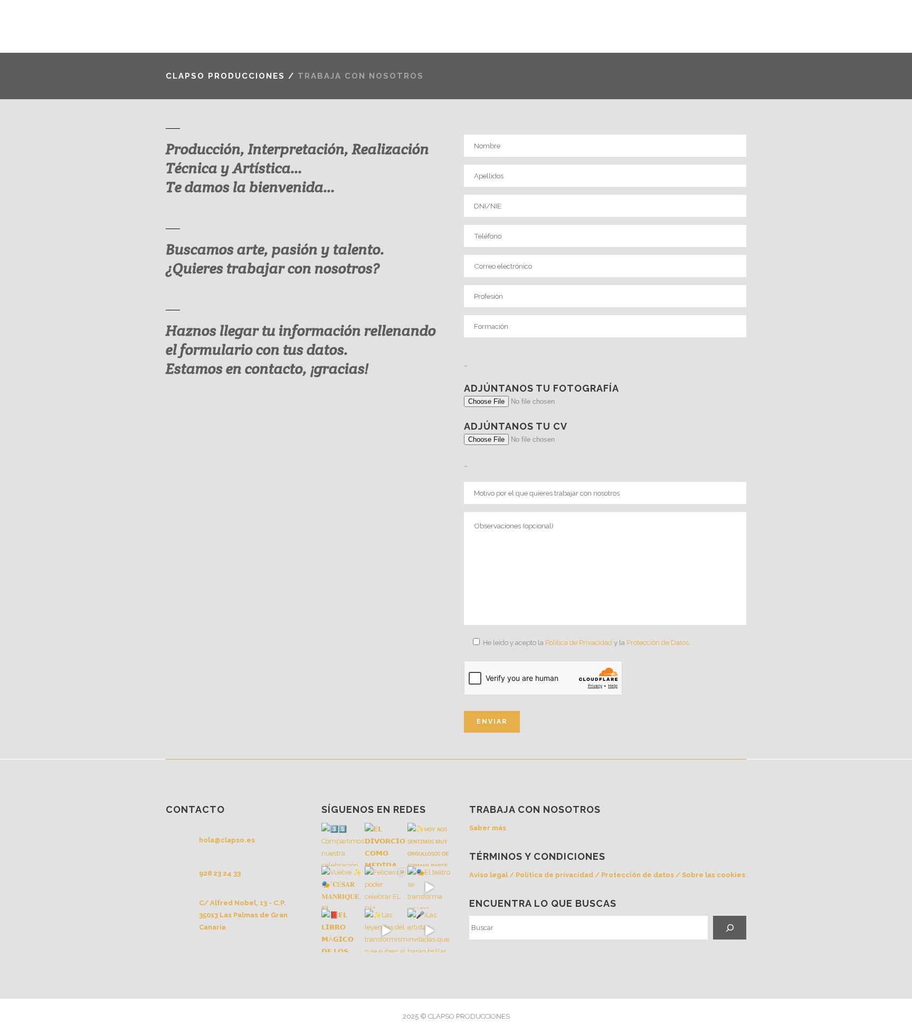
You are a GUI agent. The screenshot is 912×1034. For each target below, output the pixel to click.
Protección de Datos (657, 643)
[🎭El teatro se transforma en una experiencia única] (429, 887)
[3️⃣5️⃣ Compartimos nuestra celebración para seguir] (343, 844)
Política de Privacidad (578, 643)
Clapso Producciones (225, 76)
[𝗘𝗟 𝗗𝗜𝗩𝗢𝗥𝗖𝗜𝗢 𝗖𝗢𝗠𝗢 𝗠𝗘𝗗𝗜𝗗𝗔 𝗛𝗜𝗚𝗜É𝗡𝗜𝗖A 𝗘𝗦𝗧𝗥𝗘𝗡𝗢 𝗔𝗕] (386, 844)
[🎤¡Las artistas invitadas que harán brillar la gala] (429, 930)
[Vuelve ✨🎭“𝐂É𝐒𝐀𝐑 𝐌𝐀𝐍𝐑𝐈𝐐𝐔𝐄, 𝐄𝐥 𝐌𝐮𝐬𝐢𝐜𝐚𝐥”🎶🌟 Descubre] (343, 887)
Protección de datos (637, 875)
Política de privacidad (554, 875)
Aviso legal (488, 875)
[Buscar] (729, 928)
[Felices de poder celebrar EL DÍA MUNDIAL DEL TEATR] (386, 887)
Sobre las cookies (713, 875)
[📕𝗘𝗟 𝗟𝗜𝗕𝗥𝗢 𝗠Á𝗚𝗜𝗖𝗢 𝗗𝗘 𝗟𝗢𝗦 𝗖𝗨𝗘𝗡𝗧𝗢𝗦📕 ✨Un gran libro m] (343, 930)
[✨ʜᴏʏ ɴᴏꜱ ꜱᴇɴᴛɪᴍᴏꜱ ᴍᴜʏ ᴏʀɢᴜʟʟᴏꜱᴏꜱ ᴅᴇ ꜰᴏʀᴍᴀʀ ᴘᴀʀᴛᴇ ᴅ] (429, 844)
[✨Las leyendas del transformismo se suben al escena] (386, 930)
